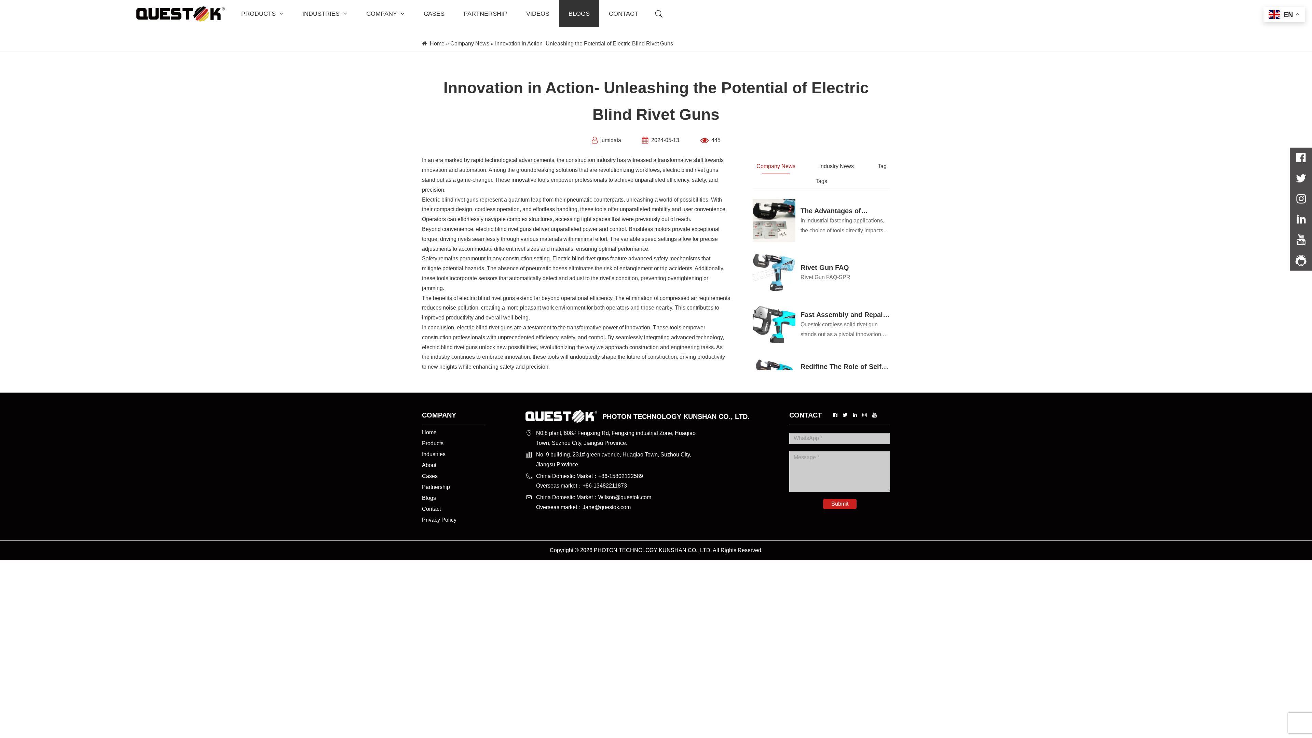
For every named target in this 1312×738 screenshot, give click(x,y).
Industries (434, 454)
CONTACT (623, 13)
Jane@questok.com (607, 507)
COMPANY (381, 13)
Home (437, 43)
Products (432, 443)
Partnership (436, 487)
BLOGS (579, 13)
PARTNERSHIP (485, 13)
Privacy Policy (439, 520)
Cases (430, 476)
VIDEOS (537, 13)
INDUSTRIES (321, 13)
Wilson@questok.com (624, 497)
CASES (434, 13)
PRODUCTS (258, 13)
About (429, 465)
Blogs (429, 498)
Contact (431, 509)
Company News (469, 43)
